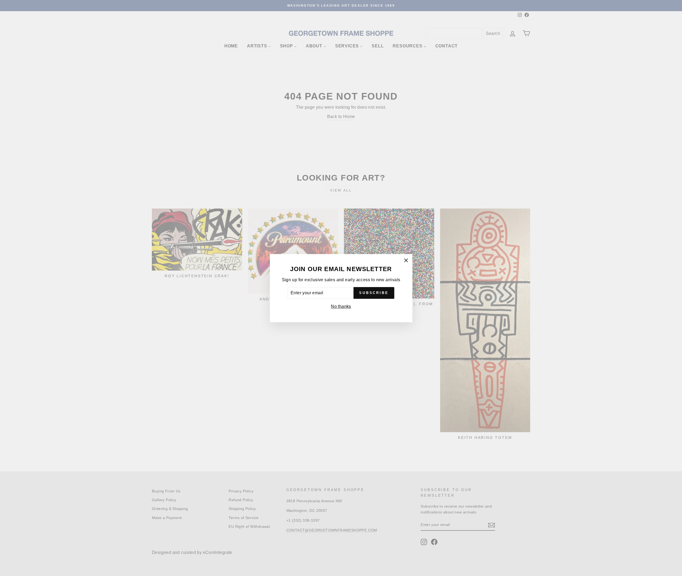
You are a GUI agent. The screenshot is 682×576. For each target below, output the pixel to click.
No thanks (341, 306)
